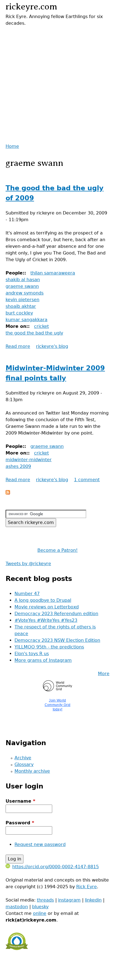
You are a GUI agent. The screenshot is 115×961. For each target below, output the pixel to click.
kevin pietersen (22, 299)
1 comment (87, 479)
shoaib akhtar (21, 306)
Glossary (24, 764)
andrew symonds (25, 293)
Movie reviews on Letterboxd (47, 607)
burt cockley (19, 313)
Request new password (40, 844)
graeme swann (22, 286)
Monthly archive (32, 771)
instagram (69, 900)
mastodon (17, 906)
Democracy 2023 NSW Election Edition (57, 640)
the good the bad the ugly (34, 333)
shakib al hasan (23, 279)
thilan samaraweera (52, 273)
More (103, 673)
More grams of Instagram (43, 660)
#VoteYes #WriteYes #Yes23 (46, 620)
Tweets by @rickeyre (28, 563)
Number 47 (27, 593)
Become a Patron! (57, 550)
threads (45, 900)
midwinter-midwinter (29, 459)
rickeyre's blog (52, 346)
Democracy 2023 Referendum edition (56, 613)
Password (20, 822)
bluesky (40, 906)
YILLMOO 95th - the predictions (49, 647)
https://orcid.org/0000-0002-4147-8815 (55, 866)
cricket (41, 326)
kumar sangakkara (26, 319)
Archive (23, 757)
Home (12, 146)
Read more (18, 346)
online (39, 913)
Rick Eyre (86, 886)
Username (20, 801)
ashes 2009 (18, 466)
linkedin (93, 900)
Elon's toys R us (32, 653)
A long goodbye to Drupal (43, 600)
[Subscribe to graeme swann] (8, 493)
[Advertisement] (57, 84)
